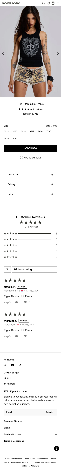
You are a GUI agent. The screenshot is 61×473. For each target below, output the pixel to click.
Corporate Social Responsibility (44, 462)
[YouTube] (12, 365)
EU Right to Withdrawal (30, 466)
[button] (25, 109)
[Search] (43, 3)
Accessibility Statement (20, 462)
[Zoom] (54, 90)
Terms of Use (29, 459)
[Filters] (7, 269)
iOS (9, 378)
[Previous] (3, 53)
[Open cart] (53, 3)
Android (11, 383)
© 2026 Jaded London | (14, 459)
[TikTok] (20, 365)
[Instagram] (5, 365)
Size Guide (51, 125)
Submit (49, 412)
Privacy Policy (42, 459)
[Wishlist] (48, 3)
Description (13, 174)
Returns (11, 194)
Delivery (11, 184)
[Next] (57, 53)
